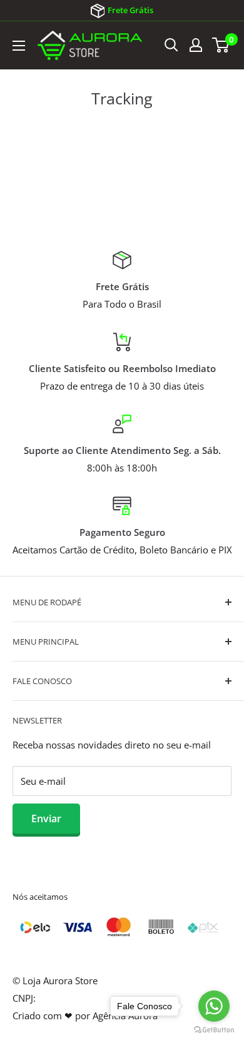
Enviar (46, 818)
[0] (221, 45)
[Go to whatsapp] (214, 1006)
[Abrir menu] (19, 46)
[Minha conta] (196, 45)
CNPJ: (24, 998)
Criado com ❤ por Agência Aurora (85, 1015)
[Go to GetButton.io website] (214, 1030)
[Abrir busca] (171, 45)
